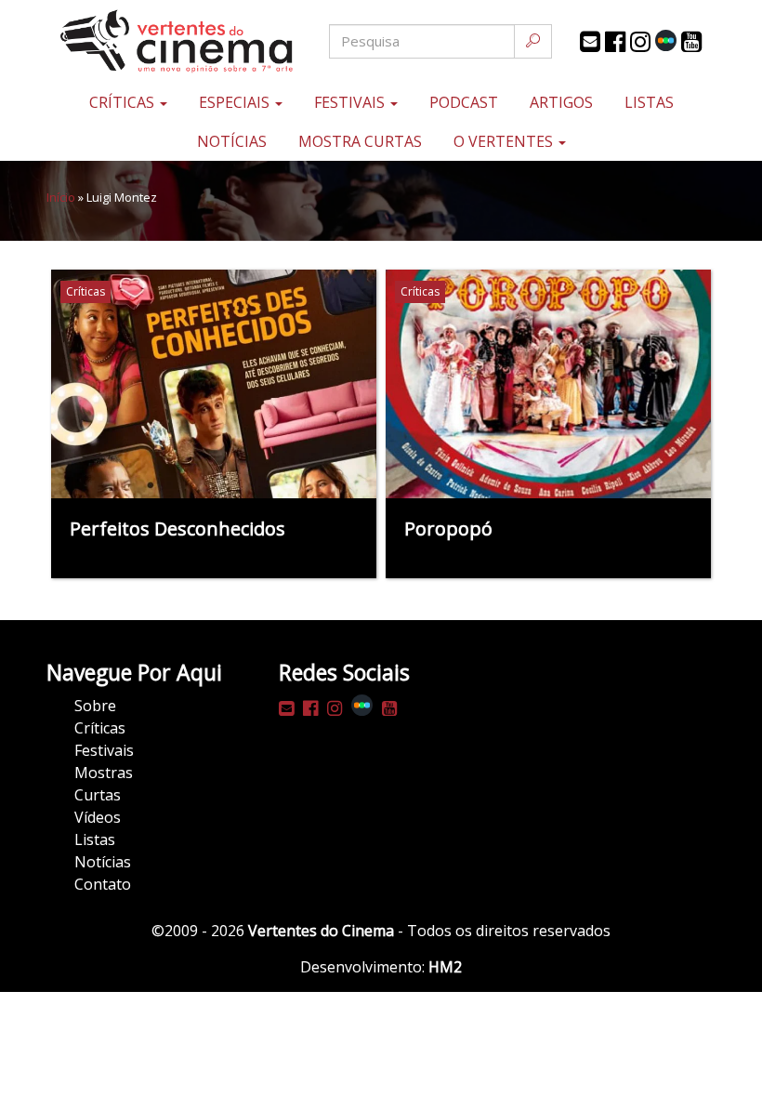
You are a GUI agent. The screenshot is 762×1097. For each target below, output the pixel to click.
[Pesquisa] (533, 41)
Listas (649, 102)
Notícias (232, 141)
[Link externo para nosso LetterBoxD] (666, 40)
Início (60, 197)
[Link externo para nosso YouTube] (691, 42)
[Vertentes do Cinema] (158, 41)
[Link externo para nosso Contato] (590, 42)
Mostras (103, 772)
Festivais (351, 102)
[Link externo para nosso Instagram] (640, 42)
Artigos (561, 102)
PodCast (463, 102)
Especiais (236, 102)
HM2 (445, 967)
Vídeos (97, 817)
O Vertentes (505, 141)
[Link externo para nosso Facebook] (615, 42)
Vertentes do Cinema (321, 930)
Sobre (95, 705)
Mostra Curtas (360, 141)
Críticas (123, 102)
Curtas (97, 795)
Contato (102, 884)
